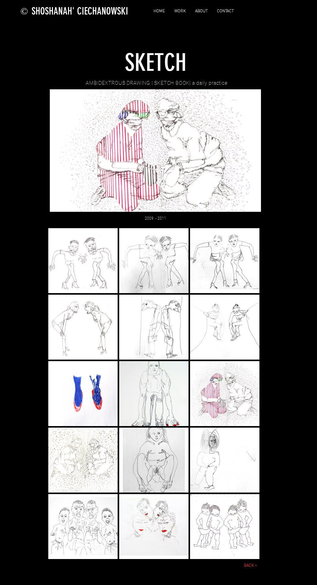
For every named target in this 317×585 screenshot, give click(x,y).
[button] (83, 260)
